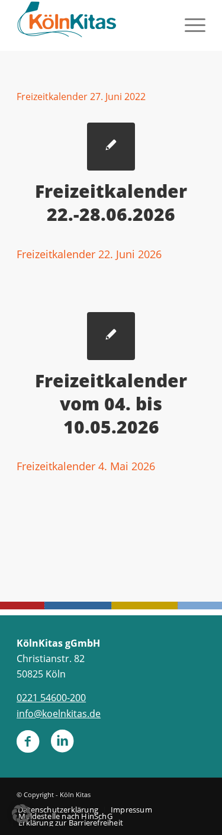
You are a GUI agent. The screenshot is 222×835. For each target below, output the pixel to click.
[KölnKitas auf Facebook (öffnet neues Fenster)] (28, 746)
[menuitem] (189, 23)
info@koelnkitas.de (59, 713)
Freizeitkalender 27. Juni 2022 (81, 96)
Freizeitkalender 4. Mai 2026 (86, 465)
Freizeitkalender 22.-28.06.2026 (111, 202)
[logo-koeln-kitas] (92, 23)
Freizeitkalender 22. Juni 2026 (89, 253)
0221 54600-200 (51, 697)
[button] (21, 813)
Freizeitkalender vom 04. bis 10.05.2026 (111, 403)
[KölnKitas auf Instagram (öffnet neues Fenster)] (62, 746)
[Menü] (189, 23)
